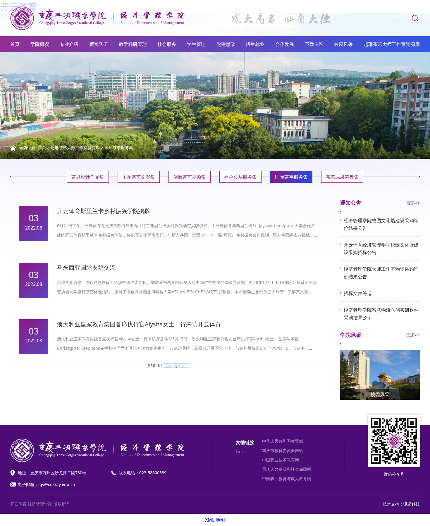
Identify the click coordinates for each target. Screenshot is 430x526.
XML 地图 (215, 520)
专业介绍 (69, 44)
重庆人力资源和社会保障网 (286, 469)
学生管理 (196, 44)
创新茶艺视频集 (189, 177)
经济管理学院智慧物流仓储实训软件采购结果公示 (381, 314)
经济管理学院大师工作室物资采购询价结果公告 (381, 273)
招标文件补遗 (358, 293)
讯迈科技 (411, 504)
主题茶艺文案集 (138, 177)
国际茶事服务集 (118, 147)
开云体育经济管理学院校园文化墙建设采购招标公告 (381, 249)
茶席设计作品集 (87, 177)
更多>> (413, 203)
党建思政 (225, 44)
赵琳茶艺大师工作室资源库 (392, 44)
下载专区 (314, 44)
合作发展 (284, 44)
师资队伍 (98, 44)
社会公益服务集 (240, 177)
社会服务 (166, 44)
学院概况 (39, 44)
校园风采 (343, 44)
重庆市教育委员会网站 (282, 450)
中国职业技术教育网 (280, 460)
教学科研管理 (133, 44)
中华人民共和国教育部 (282, 441)
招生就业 (255, 44)
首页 (15, 44)
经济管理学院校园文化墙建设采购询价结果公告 (381, 224)
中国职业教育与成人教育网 (286, 478)
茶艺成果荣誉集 (342, 177)
